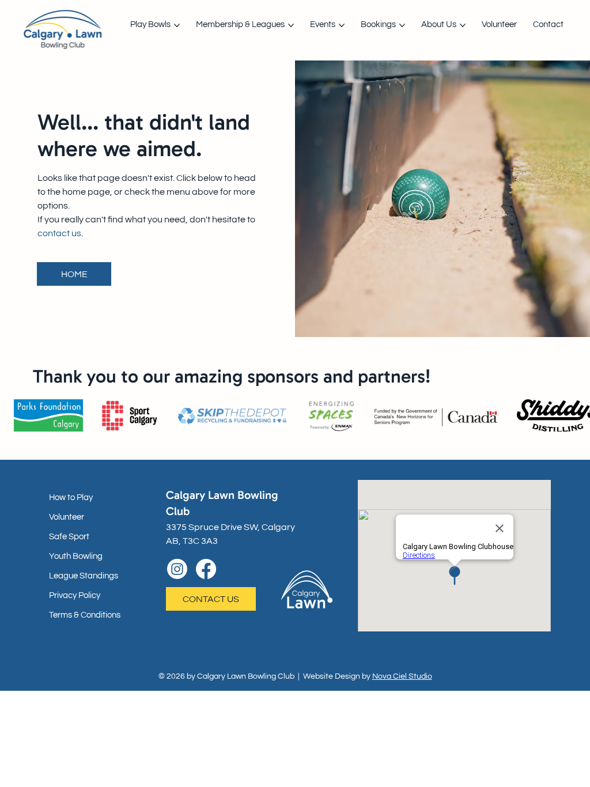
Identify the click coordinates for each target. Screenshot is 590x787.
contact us (59, 233)
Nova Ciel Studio (402, 676)
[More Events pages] (342, 25)
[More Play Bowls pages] (177, 25)
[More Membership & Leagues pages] (291, 25)
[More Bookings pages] (402, 25)
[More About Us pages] (463, 25)
